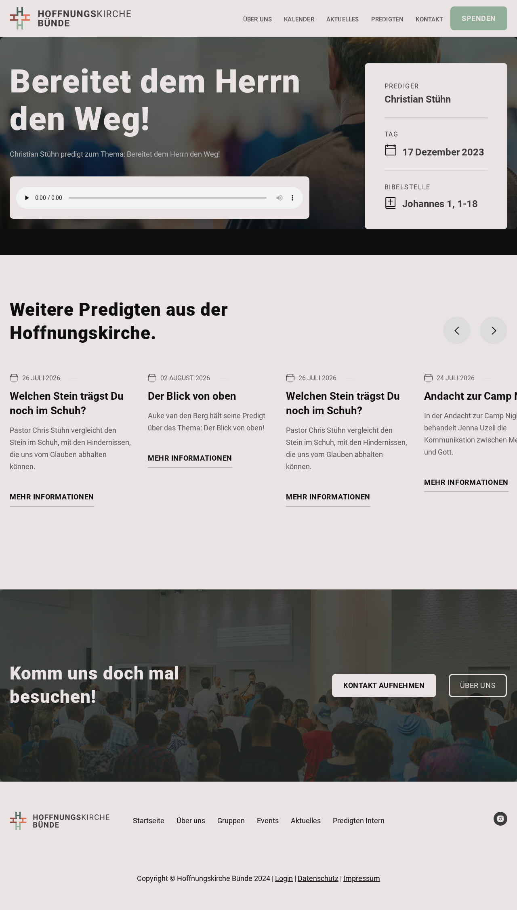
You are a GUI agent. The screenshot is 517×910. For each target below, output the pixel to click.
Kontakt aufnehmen (384, 685)
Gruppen (231, 820)
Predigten (387, 19)
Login (284, 878)
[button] (457, 330)
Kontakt (429, 19)
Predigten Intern (359, 820)
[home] (70, 18)
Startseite (148, 820)
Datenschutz (318, 878)
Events (268, 820)
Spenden (479, 18)
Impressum (361, 878)
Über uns (257, 19)
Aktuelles (342, 19)
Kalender (299, 19)
